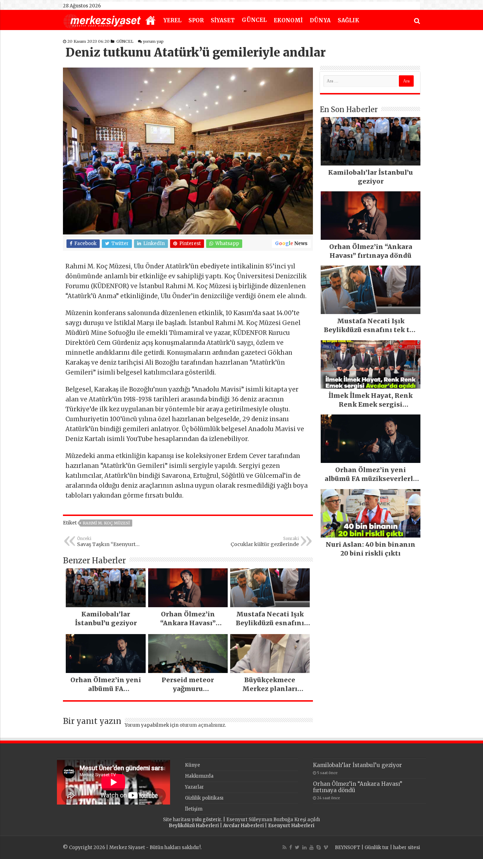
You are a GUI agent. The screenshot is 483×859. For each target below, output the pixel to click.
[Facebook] (291, 847)
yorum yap (153, 41)
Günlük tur (377, 848)
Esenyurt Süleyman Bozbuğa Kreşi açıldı (273, 820)
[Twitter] (297, 847)
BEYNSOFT (347, 848)
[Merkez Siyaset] (102, 20)
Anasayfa (150, 20)
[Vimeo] (326, 847)
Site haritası (177, 820)
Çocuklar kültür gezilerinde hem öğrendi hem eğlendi (265, 541)
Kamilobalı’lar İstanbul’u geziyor (357, 765)
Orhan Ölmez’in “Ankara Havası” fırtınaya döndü (357, 787)
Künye (192, 765)
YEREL (172, 20)
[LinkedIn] (304, 847)
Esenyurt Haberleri (291, 826)
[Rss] (284, 847)
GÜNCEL (254, 20)
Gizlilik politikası (204, 798)
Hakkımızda (199, 776)
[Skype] (318, 847)
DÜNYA (320, 20)
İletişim (194, 809)
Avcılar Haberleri (243, 826)
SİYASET (223, 20)
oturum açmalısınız (202, 725)
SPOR (196, 20)
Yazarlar (194, 787)
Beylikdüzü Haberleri (194, 826)
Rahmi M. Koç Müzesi (106, 523)
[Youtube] (311, 847)
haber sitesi (406, 848)
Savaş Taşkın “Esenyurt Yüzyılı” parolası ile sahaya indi (109, 541)
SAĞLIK (348, 20)
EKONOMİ (288, 20)
